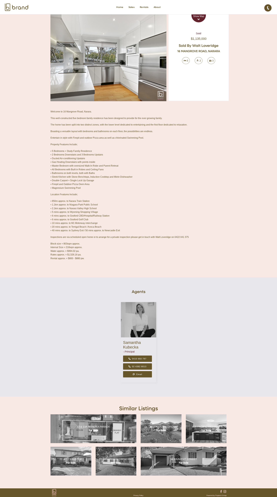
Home (119, 7)
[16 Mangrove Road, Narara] (108, 57)
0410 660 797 (138, 359)
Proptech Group (221, 495)
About (157, 7)
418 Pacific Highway (206, 426)
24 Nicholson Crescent (116, 459)
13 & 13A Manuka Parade (93, 426)
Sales (132, 7)
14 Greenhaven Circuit (161, 426)
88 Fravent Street (183, 459)
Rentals (144, 7)
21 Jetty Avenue (71, 459)
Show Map (198, 16)
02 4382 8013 (138, 366)
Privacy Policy (138, 495)
